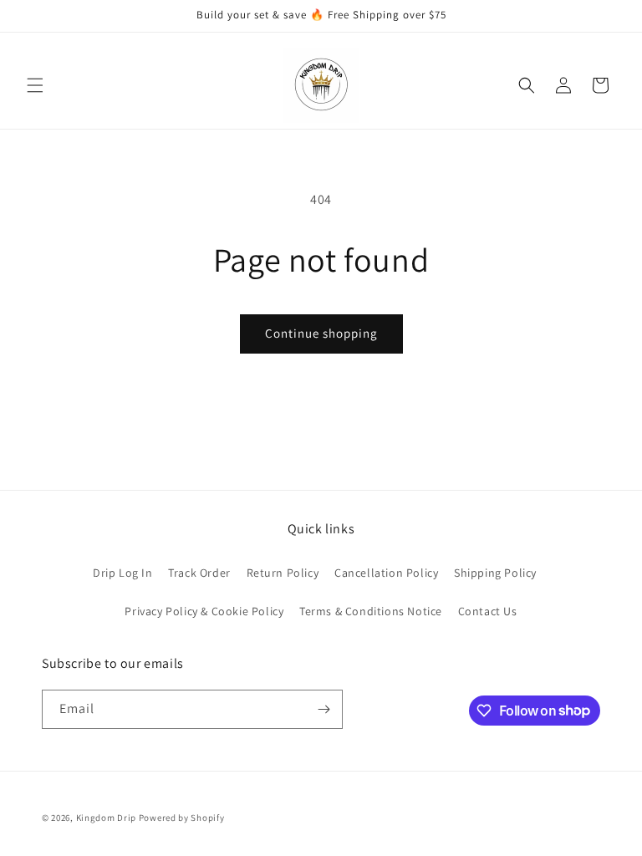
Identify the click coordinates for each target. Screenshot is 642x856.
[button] (35, 85)
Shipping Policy (495, 572)
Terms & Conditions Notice (370, 611)
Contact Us (487, 611)
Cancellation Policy (386, 572)
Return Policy (283, 572)
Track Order (199, 572)
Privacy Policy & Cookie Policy (204, 611)
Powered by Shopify (182, 817)
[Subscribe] (323, 709)
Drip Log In (123, 572)
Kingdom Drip (106, 817)
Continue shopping (321, 333)
